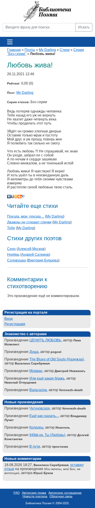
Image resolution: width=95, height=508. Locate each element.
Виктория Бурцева (43, 260)
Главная (14, 50)
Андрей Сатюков (35, 254)
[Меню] (10, 42)
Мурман (35, 371)
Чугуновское (39, 408)
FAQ (16, 492)
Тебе (11, 228)
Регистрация (14, 324)
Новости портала (35, 496)
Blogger (19, 196)
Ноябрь (13, 254)
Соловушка (16, 260)
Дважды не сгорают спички (29, 222)
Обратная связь (60, 496)
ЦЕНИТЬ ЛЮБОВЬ (45, 340)
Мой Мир (16, 196)
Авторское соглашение (65, 492)
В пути (34, 446)
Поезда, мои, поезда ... (25, 216)
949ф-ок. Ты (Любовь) (47, 435)
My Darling (47, 50)
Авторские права (34, 492)
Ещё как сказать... (43, 416)
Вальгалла (38, 390)
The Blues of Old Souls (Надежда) (56, 359)
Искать (83, 27)
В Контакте (9, 196)
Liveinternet (12, 196)
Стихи (65, 50)
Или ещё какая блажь (47, 378)
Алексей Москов (31, 249)
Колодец (36, 427)
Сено (11, 249)
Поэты (30, 50)
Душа (33, 352)
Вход (8, 319)
